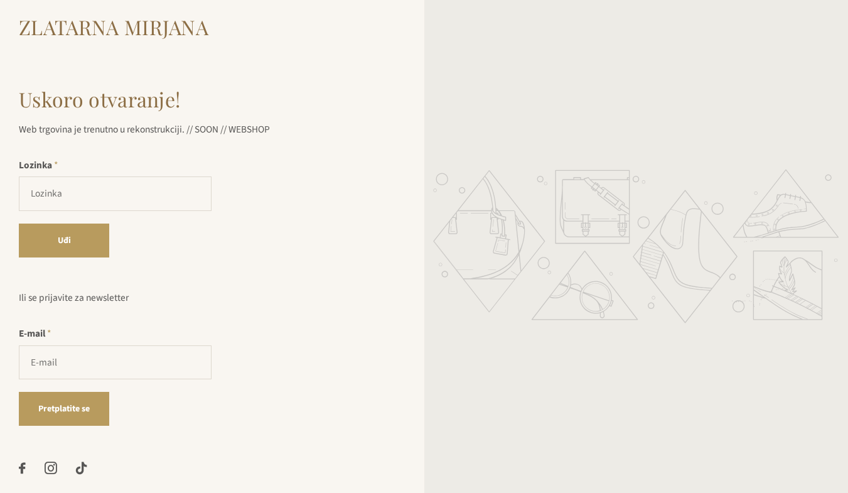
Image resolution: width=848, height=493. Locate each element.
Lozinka (38, 165)
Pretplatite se (64, 409)
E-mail (35, 333)
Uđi (64, 240)
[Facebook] (22, 468)
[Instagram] (51, 468)
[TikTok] (81, 468)
